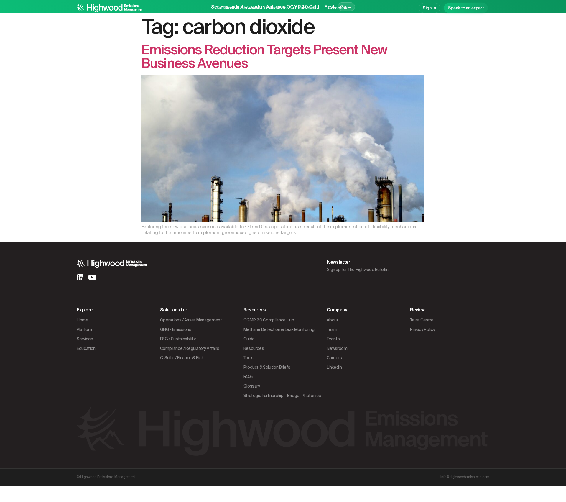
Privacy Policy (422, 329)
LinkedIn (334, 367)
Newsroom (337, 348)
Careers (334, 357)
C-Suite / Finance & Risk (182, 357)
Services (249, 8)
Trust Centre (422, 320)
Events (333, 339)
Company (337, 8)
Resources (306, 8)
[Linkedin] (80, 277)
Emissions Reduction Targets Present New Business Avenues (264, 56)
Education (276, 8)
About (332, 320)
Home (82, 320)
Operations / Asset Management (191, 320)
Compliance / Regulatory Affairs (189, 348)
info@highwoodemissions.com (464, 477)
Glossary (251, 386)
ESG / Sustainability (178, 339)
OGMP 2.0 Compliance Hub (268, 320)
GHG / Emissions (175, 329)
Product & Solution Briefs (266, 367)
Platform (223, 8)
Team (332, 329)
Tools (248, 357)
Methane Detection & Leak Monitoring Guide (279, 334)
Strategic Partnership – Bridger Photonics (282, 395)
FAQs (248, 376)
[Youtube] (92, 277)
